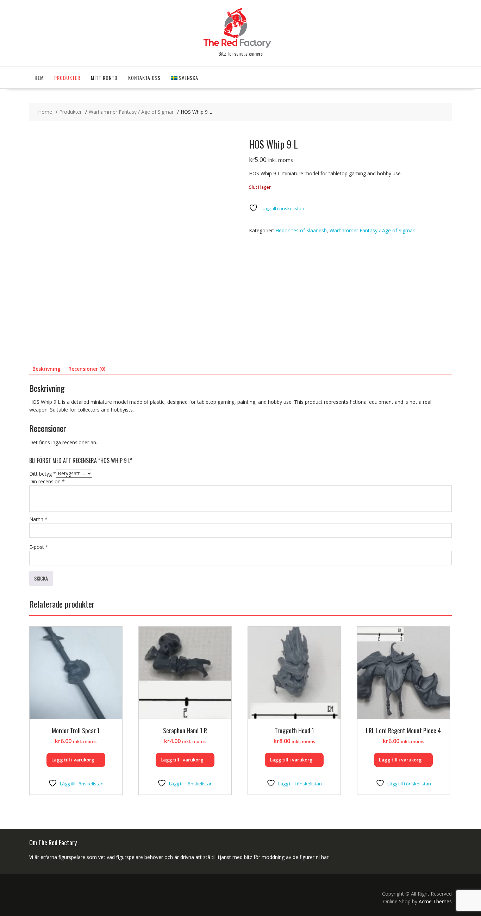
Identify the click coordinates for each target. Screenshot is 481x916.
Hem (39, 77)
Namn (38, 519)
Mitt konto (104, 77)
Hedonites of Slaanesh (301, 230)
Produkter (67, 77)
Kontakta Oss (144, 77)
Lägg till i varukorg (72, 760)
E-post (38, 547)
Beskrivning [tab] (46, 368)
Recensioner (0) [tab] (86, 368)
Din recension (47, 481)
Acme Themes (435, 901)
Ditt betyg (42, 473)
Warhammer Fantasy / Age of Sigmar (372, 230)
